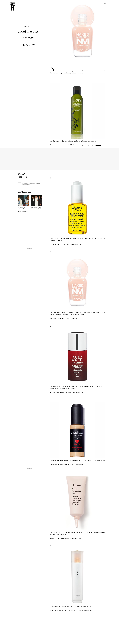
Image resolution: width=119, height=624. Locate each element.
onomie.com (77, 538)
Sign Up (22, 175)
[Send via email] (33, 45)
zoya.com (74, 318)
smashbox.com (79, 464)
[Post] (27, 45)
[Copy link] (30, 45)
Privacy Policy (28, 184)
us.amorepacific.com (85, 610)
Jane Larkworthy (29, 37)
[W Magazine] (12, 6)
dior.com (80, 392)
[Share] (24, 45)
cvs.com (98, 145)
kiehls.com (77, 244)
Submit (24, 186)
